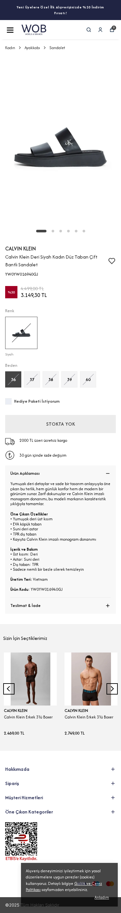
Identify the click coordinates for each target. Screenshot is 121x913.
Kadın (10, 47)
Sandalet (57, 47)
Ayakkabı (32, 47)
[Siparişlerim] (100, 29)
